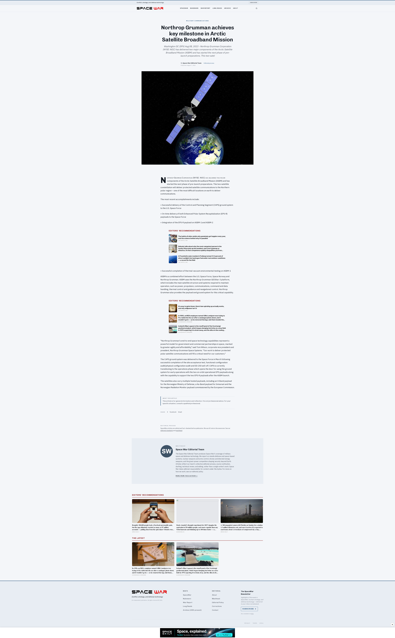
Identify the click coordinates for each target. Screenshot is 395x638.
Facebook (173, 412)
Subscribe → (249, 609)
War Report (205, 8)
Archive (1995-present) (192, 610)
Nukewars (194, 8)
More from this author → (187, 476)
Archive (227, 8)
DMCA (261, 623)
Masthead (216, 599)
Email (180, 412)
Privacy (247, 623)
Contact (215, 610)
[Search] (256, 8)
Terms (255, 623)
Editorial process (209, 63)
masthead (179, 431)
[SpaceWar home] (150, 8)
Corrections (217, 606)
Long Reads (217, 8)
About (235, 8)
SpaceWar (184, 8)
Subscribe (253, 2)
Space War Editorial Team (192, 63)
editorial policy (197, 472)
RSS (252, 613)
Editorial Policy (218, 602)
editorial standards (166, 431)
